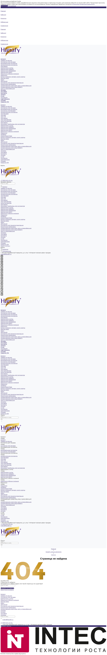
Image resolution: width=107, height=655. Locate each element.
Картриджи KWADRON (8, 71)
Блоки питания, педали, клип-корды (13, 77)
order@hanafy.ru (6, 525)
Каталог (3, 105)
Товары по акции (6, 60)
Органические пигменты (9, 65)
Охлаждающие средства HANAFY (11, 87)
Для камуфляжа (6, 119)
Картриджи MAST (6, 72)
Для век (3, 115)
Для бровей (5, 114)
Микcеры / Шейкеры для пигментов (13, 124)
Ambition (3, 134)
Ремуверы (4, 66)
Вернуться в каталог (7, 590)
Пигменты (4, 97)
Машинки (4, 75)
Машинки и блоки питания (10, 74)
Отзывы (3, 161)
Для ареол (4, 118)
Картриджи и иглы (7, 68)
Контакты (4, 153)
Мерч (2, 79)
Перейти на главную (7, 588)
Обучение (4, 81)
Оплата (3, 155)
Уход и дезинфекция (8, 88)
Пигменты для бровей (8, 111)
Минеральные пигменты (9, 63)
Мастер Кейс (5, 78)
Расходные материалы (8, 84)
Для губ (3, 116)
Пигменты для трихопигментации (12, 82)
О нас (2, 156)
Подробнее (12, 6)
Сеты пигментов (6, 121)
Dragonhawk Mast (6, 136)
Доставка (4, 152)
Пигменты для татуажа (8, 62)
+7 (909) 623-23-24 (7, 524)
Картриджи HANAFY (7, 69)
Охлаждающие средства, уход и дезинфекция (16, 85)
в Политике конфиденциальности (83, 4)
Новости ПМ (5, 162)
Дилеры (3, 151)
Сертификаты (5, 159)
